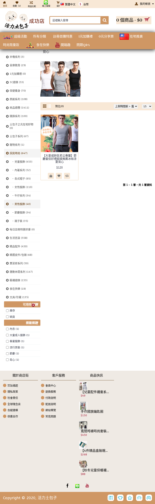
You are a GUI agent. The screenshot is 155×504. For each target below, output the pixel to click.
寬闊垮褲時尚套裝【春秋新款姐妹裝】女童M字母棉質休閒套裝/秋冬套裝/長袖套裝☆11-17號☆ (95, 431)
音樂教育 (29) (18, 65)
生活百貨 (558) (18, 237)
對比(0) (59, 106)
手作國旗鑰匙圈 (92, 411)
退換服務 (50, 391)
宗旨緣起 (12, 385)
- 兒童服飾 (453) (21, 161)
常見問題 (50, 416)
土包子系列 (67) (19, 136)
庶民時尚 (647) (18, 153)
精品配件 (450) (18, 246)
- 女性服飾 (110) (21, 187)
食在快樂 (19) (18, 288)
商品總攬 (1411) (19, 107)
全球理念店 (14, 403)
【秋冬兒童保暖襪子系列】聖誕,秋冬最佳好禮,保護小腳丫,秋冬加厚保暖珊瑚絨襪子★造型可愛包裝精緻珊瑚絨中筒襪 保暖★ (95, 470)
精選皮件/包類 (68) (21, 254)
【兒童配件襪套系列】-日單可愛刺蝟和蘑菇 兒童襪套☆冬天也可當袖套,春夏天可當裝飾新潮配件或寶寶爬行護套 (95, 392)
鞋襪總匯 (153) (18, 280)
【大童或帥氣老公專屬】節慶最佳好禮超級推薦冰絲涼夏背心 (59, 159)
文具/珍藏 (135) (19, 297)
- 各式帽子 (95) (20, 178)
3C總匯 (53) (17, 82)
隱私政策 (12, 391)
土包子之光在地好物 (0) (21, 126)
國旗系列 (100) (18, 116)
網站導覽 (50, 410)
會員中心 (50, 385)
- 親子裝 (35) (19, 220)
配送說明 (50, 403)
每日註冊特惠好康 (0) (22, 229)
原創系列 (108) (18, 99)
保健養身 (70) (18, 90)
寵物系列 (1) (17, 144)
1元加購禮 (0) (18, 73)
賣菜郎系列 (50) (19, 263)
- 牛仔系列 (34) (20, 195)
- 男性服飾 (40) (20, 204)
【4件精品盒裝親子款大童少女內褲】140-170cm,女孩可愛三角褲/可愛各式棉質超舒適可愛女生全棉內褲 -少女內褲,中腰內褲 (95, 451)
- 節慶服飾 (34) (20, 212)
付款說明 (50, 397)
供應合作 (12, 416)
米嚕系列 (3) (17, 56)
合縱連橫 (12, 410)
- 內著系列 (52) (20, 170)
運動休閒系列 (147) (21, 271)
